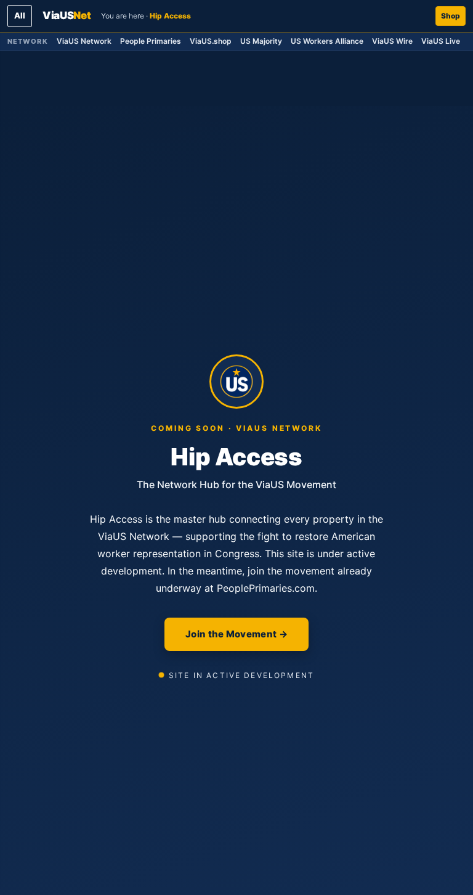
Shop (450, 15)
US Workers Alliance (327, 41)
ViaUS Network (84, 41)
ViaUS (66, 15)
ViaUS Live (440, 41)
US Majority (261, 41)
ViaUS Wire (392, 41)
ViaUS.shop (211, 41)
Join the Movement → (236, 634)
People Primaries (150, 41)
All (19, 15)
